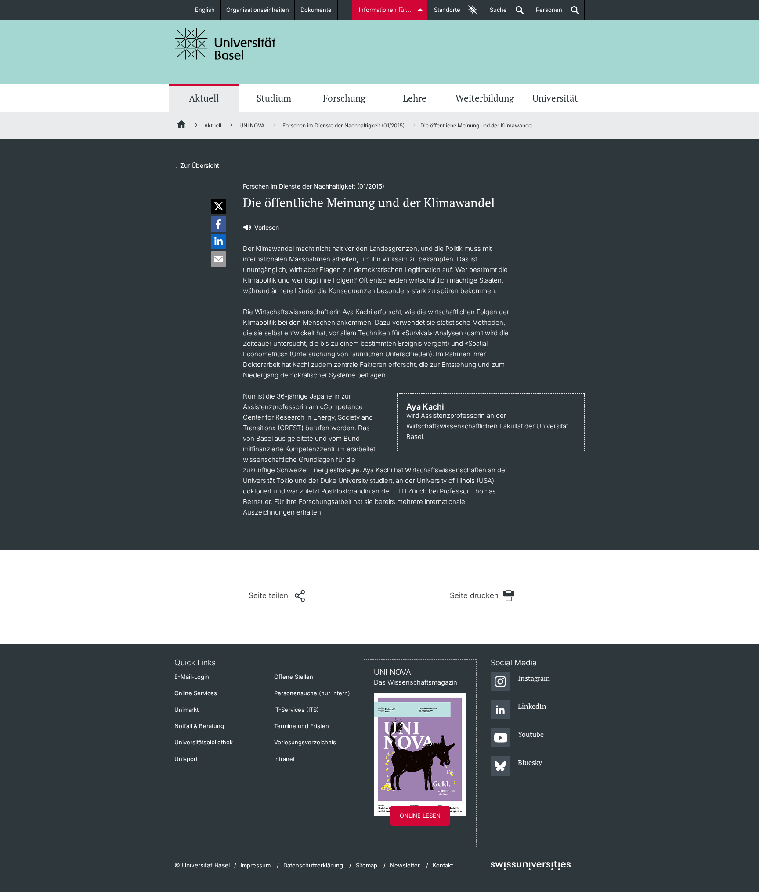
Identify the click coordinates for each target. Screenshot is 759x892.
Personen (545, 13)
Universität (555, 98)
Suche (495, 13)
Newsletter (405, 865)
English (205, 9)
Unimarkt (186, 709)
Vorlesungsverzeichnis (305, 742)
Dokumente (316, 9)
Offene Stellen (293, 676)
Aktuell (204, 98)
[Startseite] (182, 125)
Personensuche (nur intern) (312, 692)
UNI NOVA (251, 125)
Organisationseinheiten (257, 9)
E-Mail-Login (191, 676)
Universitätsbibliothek (203, 742)
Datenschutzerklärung (313, 865)
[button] (218, 206)
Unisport (186, 758)
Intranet (284, 758)
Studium (274, 98)
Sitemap (366, 865)
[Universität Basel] (225, 44)
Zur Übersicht (199, 165)
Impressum (256, 865)
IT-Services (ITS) (296, 709)
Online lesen (420, 815)
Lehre (414, 98)
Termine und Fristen (301, 725)
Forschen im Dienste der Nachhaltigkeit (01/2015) (343, 125)
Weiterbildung (484, 98)
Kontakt (443, 865)
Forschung (344, 98)
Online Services (195, 692)
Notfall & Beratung (199, 725)
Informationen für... (385, 9)
